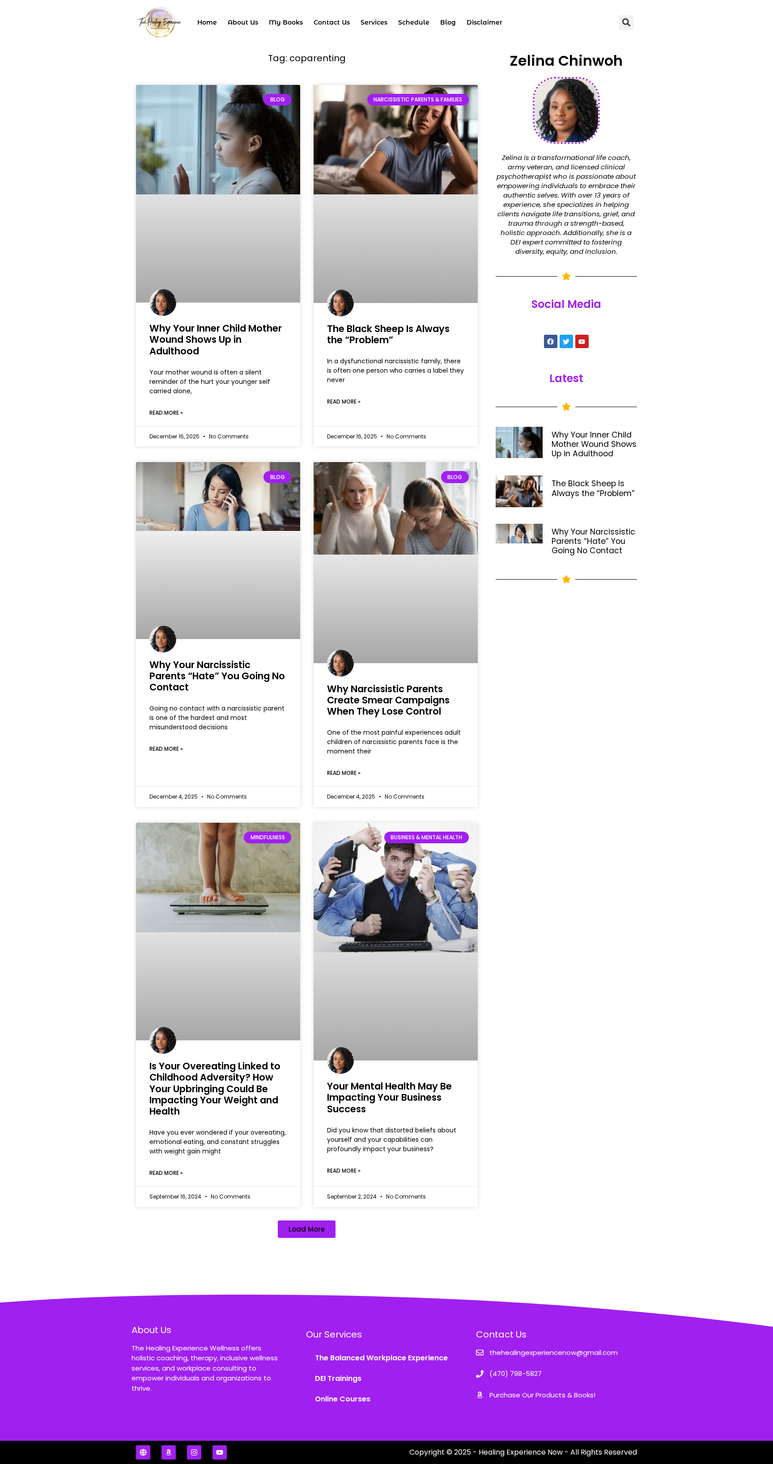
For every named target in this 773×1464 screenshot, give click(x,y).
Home (207, 22)
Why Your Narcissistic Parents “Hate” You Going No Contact (217, 676)
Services (374, 22)
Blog (448, 22)
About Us (243, 22)
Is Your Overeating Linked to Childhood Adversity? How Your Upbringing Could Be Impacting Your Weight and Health (214, 1089)
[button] (626, 22)
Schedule (413, 22)
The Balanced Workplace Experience (381, 1358)
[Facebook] (550, 341)
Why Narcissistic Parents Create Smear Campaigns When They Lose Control (388, 700)
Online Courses (342, 1399)
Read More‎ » (166, 412)
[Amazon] (168, 1452)
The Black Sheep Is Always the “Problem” (388, 334)
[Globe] (143, 1452)
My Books (286, 22)
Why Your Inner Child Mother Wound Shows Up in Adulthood (215, 339)
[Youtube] (582, 341)
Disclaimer (484, 22)
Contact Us (332, 22)
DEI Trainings (338, 1378)
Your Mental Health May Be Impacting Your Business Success (389, 1097)
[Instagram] (194, 1452)
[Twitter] (566, 341)
